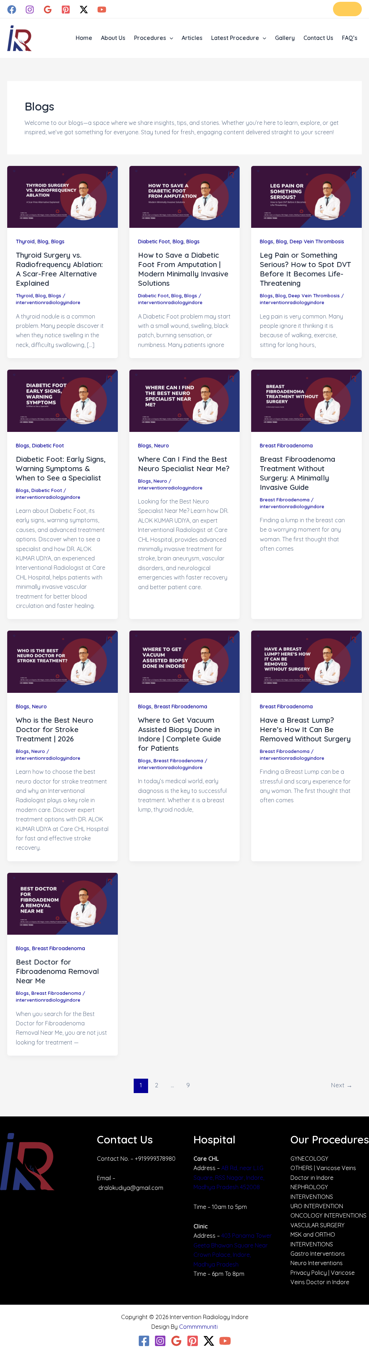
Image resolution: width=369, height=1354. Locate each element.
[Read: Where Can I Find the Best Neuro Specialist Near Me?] (184, 399)
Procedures (150, 37)
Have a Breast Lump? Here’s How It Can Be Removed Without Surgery (305, 729)
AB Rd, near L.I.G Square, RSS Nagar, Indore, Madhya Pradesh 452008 (229, 1177)
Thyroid (25, 241)
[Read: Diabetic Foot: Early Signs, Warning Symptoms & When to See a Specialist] (62, 399)
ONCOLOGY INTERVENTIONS (328, 1215)
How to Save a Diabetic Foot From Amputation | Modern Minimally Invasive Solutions (183, 269)
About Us (113, 37)
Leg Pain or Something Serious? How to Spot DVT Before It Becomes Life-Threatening (305, 269)
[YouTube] (101, 9)
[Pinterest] (65, 9)
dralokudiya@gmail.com (130, 1187)
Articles (192, 37)
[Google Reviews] (47, 9)
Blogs (58, 241)
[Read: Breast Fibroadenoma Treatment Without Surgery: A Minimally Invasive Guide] (306, 399)
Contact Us (318, 37)
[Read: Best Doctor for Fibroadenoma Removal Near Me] (62, 903)
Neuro (161, 445)
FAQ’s (349, 37)
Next (341, 1085)
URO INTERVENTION (316, 1206)
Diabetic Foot (154, 241)
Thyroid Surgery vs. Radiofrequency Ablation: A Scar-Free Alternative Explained (59, 269)
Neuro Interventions (316, 1263)
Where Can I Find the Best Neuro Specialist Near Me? (184, 464)
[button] (347, 9)
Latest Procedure (235, 37)
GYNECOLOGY (309, 1158)
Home (84, 37)
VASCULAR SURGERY (317, 1225)
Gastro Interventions (317, 1253)
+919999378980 (155, 1158)
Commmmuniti (198, 1326)
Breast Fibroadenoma (286, 445)
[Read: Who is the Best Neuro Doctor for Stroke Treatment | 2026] (62, 661)
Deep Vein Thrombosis (317, 241)
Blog (42, 241)
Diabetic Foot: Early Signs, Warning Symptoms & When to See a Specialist (61, 468)
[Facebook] (11, 9)
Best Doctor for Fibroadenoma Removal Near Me (57, 971)
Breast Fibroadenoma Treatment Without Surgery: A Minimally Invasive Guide (297, 473)
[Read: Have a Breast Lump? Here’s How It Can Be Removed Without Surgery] (306, 661)
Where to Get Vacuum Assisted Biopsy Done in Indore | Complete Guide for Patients (179, 734)
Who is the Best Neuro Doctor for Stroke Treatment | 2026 (54, 729)
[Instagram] (29, 9)
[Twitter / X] (83, 9)
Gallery (285, 37)
